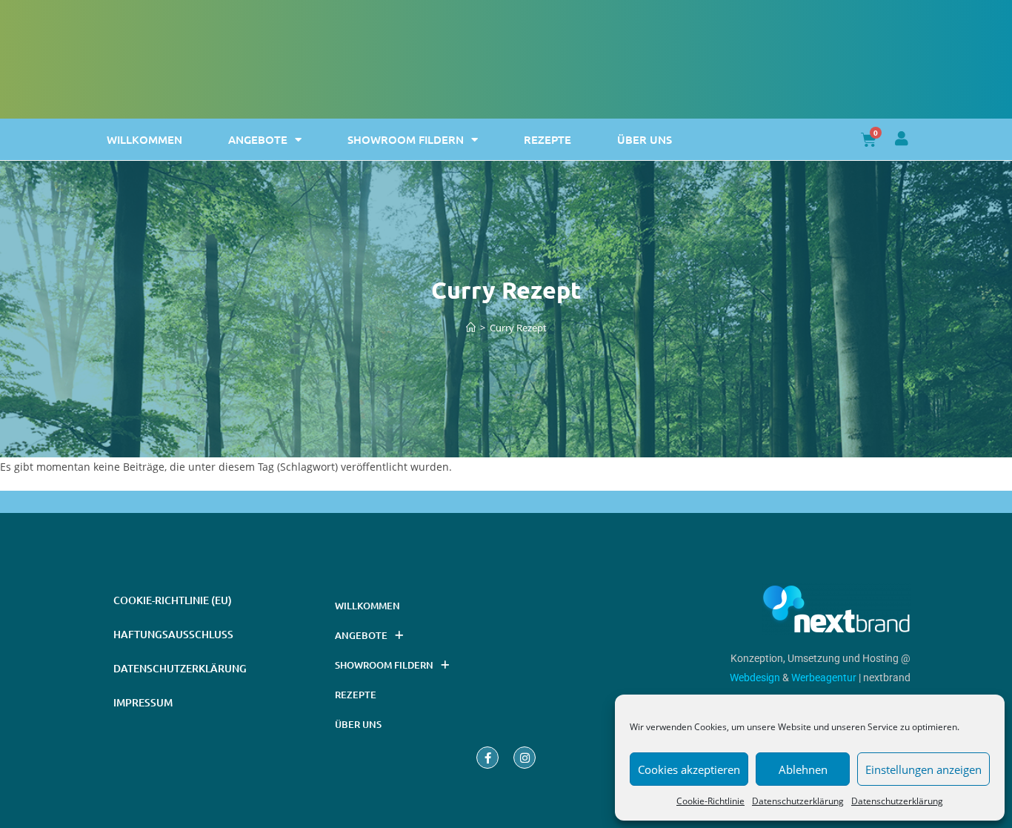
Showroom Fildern (405, 139)
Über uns (644, 139)
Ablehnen (803, 769)
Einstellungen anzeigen (923, 769)
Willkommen (144, 139)
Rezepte (547, 139)
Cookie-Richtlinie (710, 801)
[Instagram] (524, 757)
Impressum (143, 702)
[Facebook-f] (487, 757)
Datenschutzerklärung (798, 801)
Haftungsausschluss (173, 634)
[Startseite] (471, 327)
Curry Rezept (518, 327)
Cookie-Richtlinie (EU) (172, 600)
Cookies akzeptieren (689, 769)
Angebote (257, 139)
